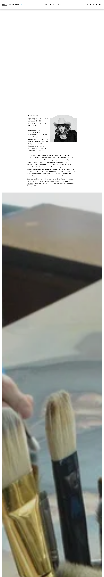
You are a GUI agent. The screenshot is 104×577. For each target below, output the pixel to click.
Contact (11, 4)
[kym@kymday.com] (93, 4)
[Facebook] (90, 4)
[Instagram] (87, 4)
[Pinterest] (96, 4)
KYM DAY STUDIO (52, 4)
